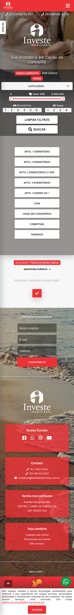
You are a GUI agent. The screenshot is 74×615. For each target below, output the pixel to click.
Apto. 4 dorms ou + (37, 193)
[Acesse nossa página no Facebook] (24, 438)
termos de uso (36, 602)
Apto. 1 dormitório (37, 151)
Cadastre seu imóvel (37, 534)
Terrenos (37, 234)
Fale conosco (37, 543)
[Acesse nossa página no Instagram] (41, 438)
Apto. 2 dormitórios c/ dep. (37, 172)
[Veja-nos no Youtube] (49, 438)
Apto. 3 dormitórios (37, 182)
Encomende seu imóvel (37, 539)
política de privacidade (14, 602)
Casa (37, 203)
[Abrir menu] (67, 6)
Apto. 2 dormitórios (37, 162)
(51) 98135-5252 (57, 14)
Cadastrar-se (37, 362)
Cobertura (37, 224)
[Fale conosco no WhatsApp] (32, 438)
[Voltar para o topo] (8, 583)
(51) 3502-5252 (20, 14)
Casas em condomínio (37, 213)
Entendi (37, 609)
